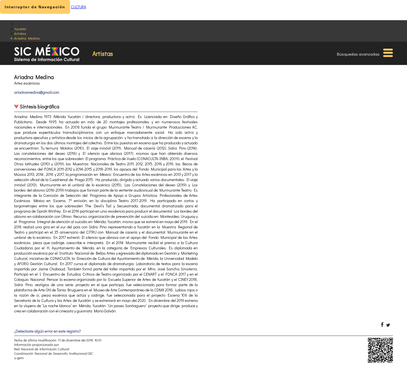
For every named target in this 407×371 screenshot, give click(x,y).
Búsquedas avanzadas (358, 54)
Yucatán (20, 28)
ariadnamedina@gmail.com (36, 92)
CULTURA (78, 6)
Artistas (20, 33)
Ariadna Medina (27, 38)
